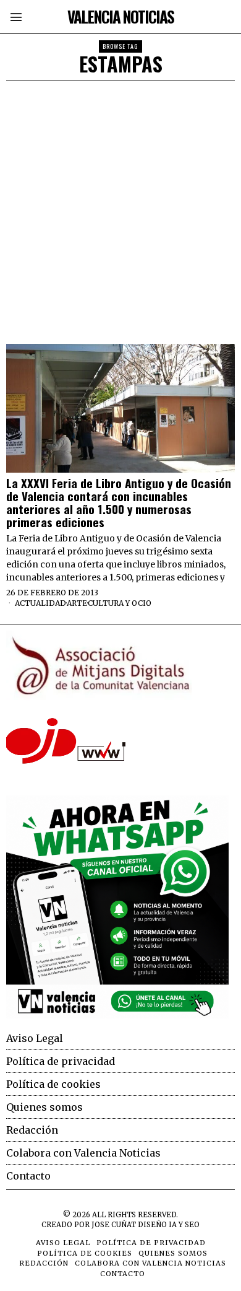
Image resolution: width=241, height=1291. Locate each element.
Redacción (32, 1130)
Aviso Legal (34, 1038)
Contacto (28, 1176)
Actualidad (40, 603)
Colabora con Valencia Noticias (83, 1153)
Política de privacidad (60, 1061)
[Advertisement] (120, 208)
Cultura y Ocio (119, 603)
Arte (77, 603)
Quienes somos (44, 1107)
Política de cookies (53, 1084)
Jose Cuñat (113, 1224)
